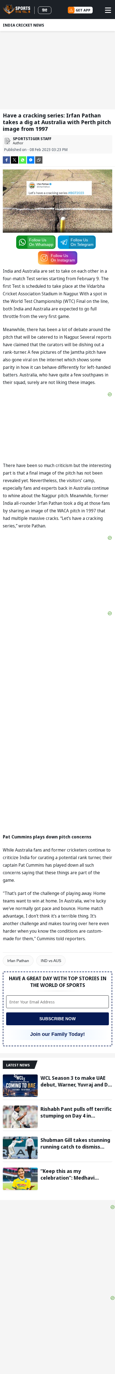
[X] (14, 159)
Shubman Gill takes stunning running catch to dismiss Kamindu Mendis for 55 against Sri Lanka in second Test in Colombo (75, 1143)
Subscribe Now (57, 1018)
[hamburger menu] (108, 10)
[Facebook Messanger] (30, 159)
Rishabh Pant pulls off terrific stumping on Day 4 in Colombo (76, 1112)
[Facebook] (6, 159)
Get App (83, 10)
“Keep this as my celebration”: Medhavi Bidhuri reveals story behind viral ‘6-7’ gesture (74, 1174)
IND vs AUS (51, 960)
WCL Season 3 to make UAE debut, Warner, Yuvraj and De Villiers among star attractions (75, 1081)
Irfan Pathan (18, 960)
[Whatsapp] (22, 159)
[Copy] (38, 160)
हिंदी (44, 10)
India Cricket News (23, 25)
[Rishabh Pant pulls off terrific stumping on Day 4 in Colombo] (20, 1117)
